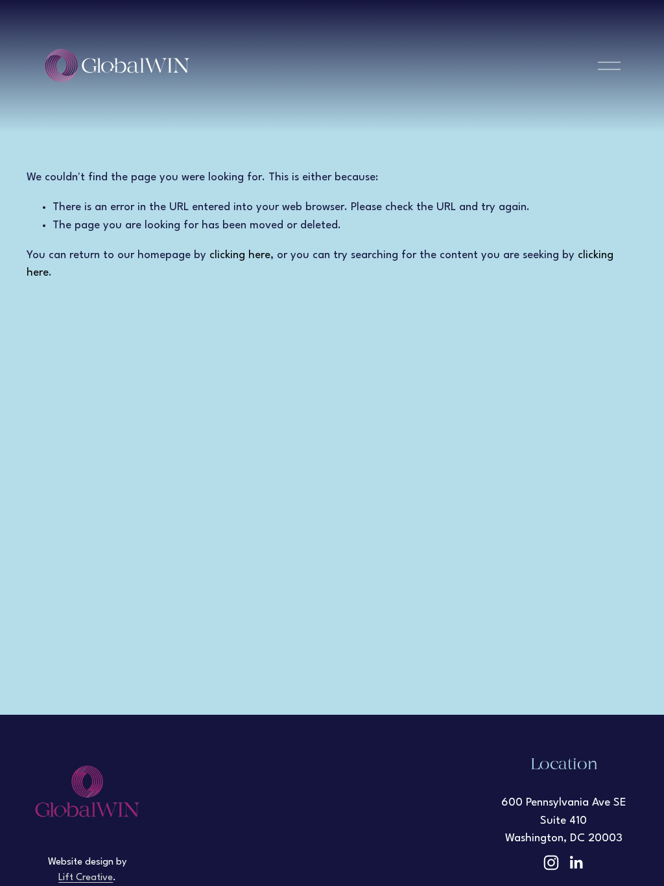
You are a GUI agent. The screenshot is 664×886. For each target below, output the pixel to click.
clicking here (239, 255)
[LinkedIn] (576, 862)
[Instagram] (551, 862)
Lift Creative (85, 878)
